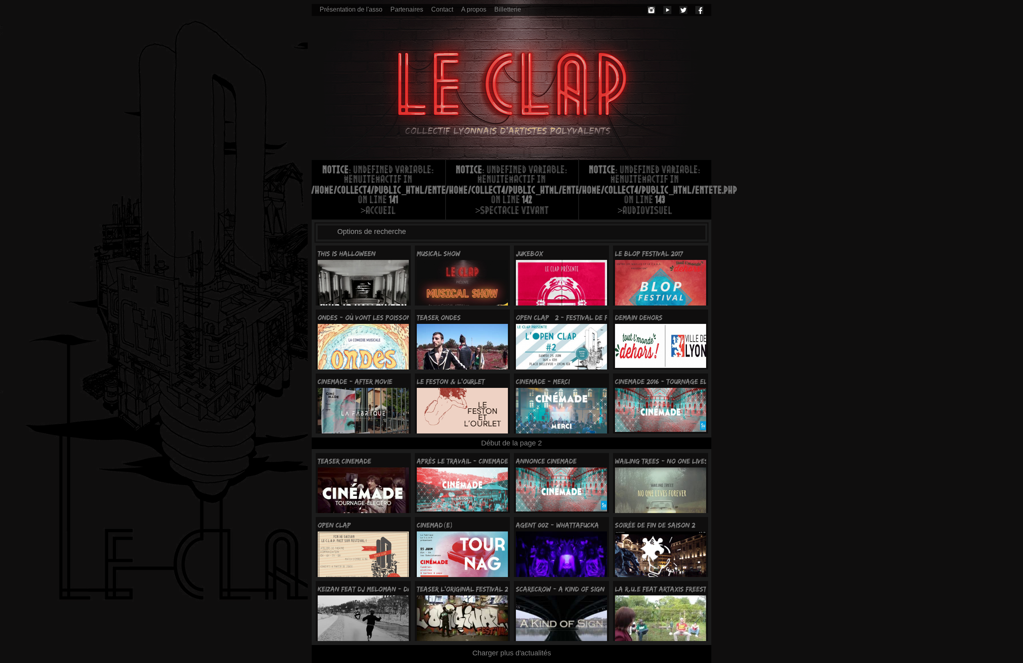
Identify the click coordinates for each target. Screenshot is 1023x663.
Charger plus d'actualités (511, 653)
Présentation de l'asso (351, 9)
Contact (442, 9)
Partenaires (406, 9)
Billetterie (507, 9)
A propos (473, 9)
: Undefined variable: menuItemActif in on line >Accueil (378, 191)
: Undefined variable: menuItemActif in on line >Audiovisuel (645, 191)
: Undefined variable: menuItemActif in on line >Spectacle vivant (512, 191)
